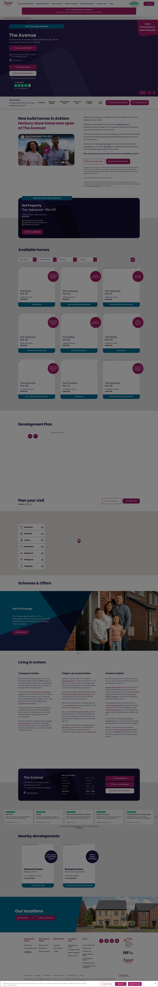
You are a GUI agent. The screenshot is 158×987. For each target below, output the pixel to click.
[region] (79, 984)
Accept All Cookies (135, 984)
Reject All (121, 984)
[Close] (155, 984)
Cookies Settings (106, 984)
